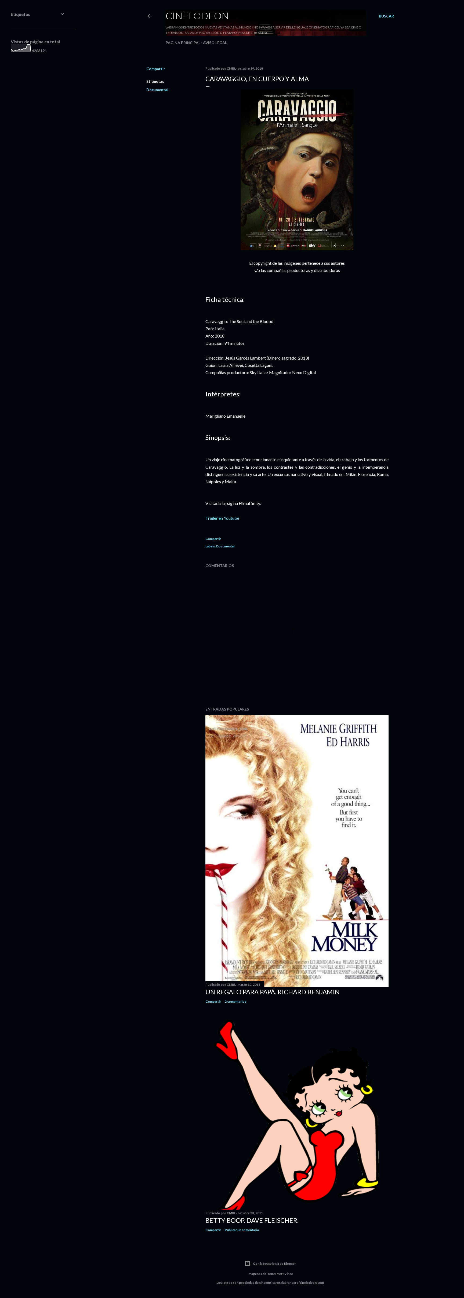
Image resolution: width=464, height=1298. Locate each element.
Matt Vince (285, 1274)
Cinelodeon (197, 15)
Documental (157, 89)
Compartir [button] (155, 68)
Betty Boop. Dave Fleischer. (252, 1220)
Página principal (183, 42)
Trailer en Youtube (222, 518)
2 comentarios (235, 1001)
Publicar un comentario (242, 1230)
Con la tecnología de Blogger (274, 1263)
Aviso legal (215, 42)
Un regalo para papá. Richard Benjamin (272, 992)
